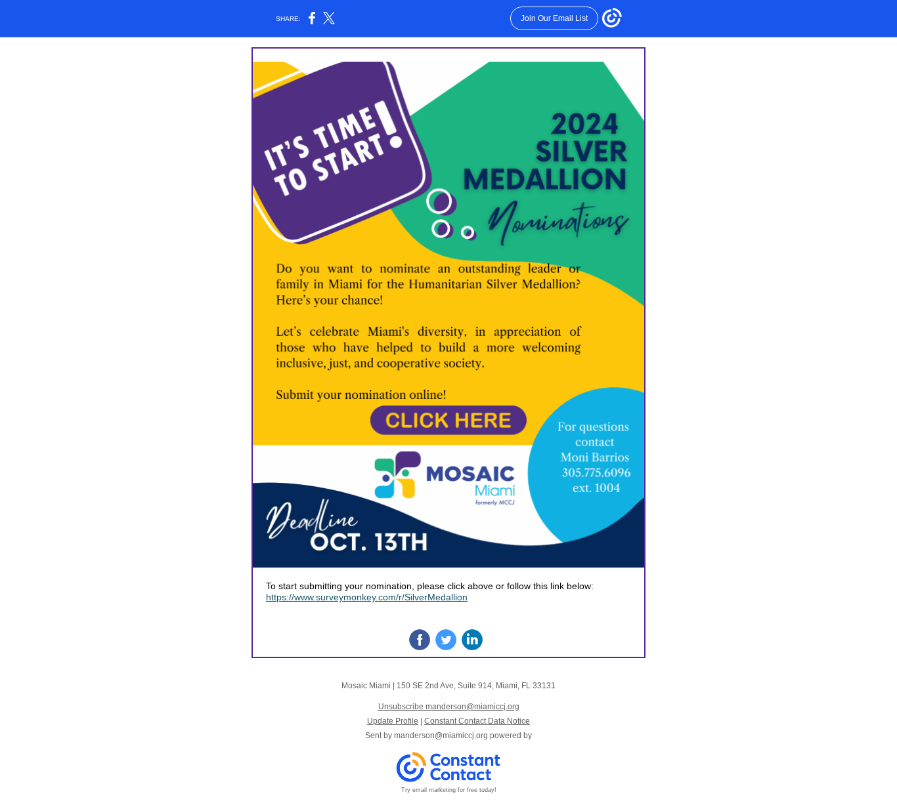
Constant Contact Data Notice (477, 721)
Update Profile (392, 721)
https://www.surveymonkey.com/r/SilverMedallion (367, 597)
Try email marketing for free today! (448, 790)
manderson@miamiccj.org (441, 735)
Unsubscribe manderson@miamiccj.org (448, 706)
